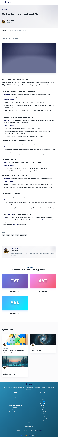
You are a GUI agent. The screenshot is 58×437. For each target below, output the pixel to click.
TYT (41, 401)
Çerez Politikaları (43, 412)
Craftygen (42, 420)
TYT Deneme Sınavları (15, 416)
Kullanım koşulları (43, 416)
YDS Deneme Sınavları (15, 420)
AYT (41, 403)
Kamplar (15, 407)
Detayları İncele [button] (14, 291)
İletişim (15, 397)
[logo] (8, 2)
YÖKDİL (42, 397)
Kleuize (10, 214)
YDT (43, 399)
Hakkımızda (15, 395)
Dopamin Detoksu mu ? (38, 350)
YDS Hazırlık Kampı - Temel (15, 412)
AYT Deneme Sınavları (15, 418)
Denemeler (15, 409)
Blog (10, 30)
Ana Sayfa (4, 30)
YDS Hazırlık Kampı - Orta (15, 414)
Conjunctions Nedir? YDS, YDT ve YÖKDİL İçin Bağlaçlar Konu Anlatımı (14, 373)
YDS (43, 395)
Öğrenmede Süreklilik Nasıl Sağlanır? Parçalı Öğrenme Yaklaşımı (14, 351)
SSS (43, 407)
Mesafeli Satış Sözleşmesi (43, 418)
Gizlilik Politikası (42, 414)
